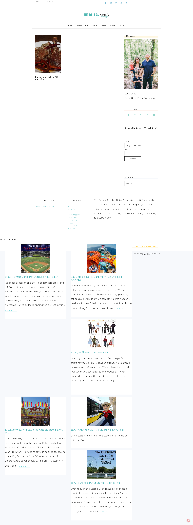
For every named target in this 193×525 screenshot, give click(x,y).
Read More (8, 310)
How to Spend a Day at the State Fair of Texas (96, 482)
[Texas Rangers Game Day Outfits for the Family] (35, 258)
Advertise (71, 209)
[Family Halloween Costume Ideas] (101, 333)
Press (70, 223)
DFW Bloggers (74, 215)
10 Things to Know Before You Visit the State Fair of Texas (34, 431)
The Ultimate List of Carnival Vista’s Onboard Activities (96, 278)
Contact (71, 212)
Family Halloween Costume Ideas (89, 352)
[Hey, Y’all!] (141, 64)
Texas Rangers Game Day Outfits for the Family (31, 276)
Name (126, 150)
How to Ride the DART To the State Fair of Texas (98, 429)
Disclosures (72, 217)
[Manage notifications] (188, 520)
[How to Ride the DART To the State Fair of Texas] (101, 411)
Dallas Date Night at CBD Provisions (47, 78)
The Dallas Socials (96, 14)
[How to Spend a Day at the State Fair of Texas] (101, 464)
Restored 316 (146, 254)
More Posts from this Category (146, 246)
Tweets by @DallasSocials (45, 206)
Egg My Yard (73, 220)
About (70, 206)
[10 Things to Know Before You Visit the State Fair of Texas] (35, 411)
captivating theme (152, 253)
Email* (126, 142)
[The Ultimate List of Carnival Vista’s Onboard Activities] (101, 258)
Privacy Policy (73, 226)
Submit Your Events (75, 229)
